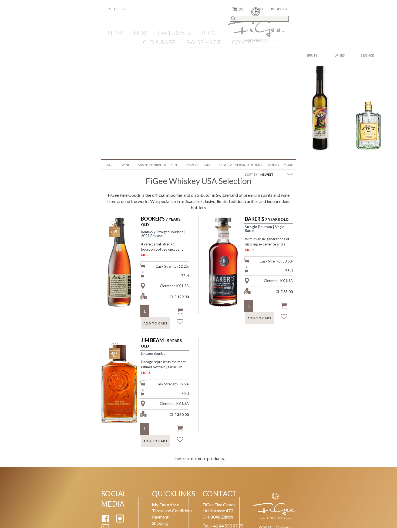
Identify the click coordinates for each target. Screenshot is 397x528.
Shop (115, 32)
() (241, 9)
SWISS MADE (203, 42)
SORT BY (251, 174)
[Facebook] (105, 520)
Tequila (225, 165)
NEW (140, 32)
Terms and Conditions (172, 510)
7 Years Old (160, 221)
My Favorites (165, 504)
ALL (109, 165)
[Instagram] (120, 520)
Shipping (160, 523)
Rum (206, 165)
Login (257, 9)
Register (279, 9)
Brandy (160, 165)
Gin (174, 165)
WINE (126, 165)
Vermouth (241, 165)
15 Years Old (161, 343)
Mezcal (192, 165)
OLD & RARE (159, 42)
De (116, 9)
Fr (124, 9)
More (288, 165)
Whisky (273, 165)
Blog (209, 32)
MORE (145, 255)
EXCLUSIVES (174, 32)
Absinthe (144, 165)
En (109, 9)
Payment (160, 516)
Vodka (257, 165)
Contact (245, 42)
